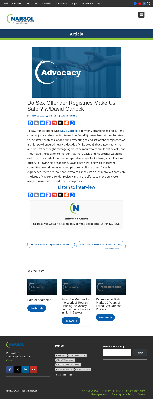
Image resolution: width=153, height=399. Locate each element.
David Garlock (69, 131)
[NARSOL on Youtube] (33, 369)
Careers (141, 394)
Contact (99, 3)
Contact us (11, 360)
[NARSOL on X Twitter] (17, 369)
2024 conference (64, 369)
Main (6, 3)
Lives (28, 3)
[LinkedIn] (144, 3)
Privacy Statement (135, 390)
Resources (17, 3)
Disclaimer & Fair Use (112, 390)
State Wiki (46, 3)
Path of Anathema (39, 300)
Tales (36, 3)
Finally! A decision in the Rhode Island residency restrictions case (101, 246)
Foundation (87, 3)
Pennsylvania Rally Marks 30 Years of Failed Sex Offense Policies (108, 304)
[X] (148, 3)
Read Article (36, 308)
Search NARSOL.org (113, 346)
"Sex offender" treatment (68, 365)
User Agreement (99, 394)
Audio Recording (69, 115)
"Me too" (61, 355)
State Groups (60, 3)
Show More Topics (64, 375)
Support (74, 3)
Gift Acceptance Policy (122, 394)
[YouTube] (139, 3)
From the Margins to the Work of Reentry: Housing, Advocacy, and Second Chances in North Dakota (76, 306)
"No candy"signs (77, 355)
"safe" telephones (65, 360)
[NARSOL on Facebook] (9, 369)
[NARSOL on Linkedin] (25, 369)
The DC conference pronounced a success (53, 244)
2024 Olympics (83, 369)
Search (139, 352)
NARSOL (52, 115)
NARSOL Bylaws (90, 390)
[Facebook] (135, 3)
